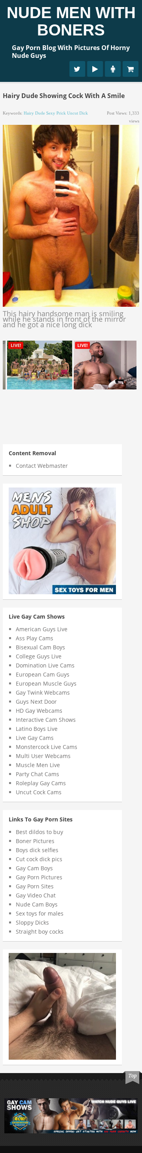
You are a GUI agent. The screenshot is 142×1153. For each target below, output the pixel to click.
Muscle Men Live (38, 765)
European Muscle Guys (46, 683)
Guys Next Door (36, 701)
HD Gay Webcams (39, 710)
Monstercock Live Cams (46, 747)
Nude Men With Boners (71, 21)
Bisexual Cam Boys (40, 647)
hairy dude (34, 113)
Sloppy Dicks (32, 922)
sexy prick (56, 113)
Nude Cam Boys (37, 904)
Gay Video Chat (36, 895)
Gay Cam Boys (34, 868)
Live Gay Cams (35, 737)
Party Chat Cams (37, 774)
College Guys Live (39, 656)
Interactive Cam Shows (46, 719)
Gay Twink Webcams (43, 692)
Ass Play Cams (34, 638)
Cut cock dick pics (39, 859)
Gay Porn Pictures (39, 877)
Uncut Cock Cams (39, 792)
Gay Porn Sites (35, 886)
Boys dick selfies (37, 850)
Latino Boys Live (37, 728)
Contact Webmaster (42, 465)
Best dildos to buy (39, 832)
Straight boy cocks (40, 931)
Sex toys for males (40, 913)
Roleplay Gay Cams (41, 783)
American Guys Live (41, 629)
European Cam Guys (42, 674)
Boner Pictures (35, 841)
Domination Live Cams (45, 665)
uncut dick (77, 113)
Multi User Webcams (43, 756)
